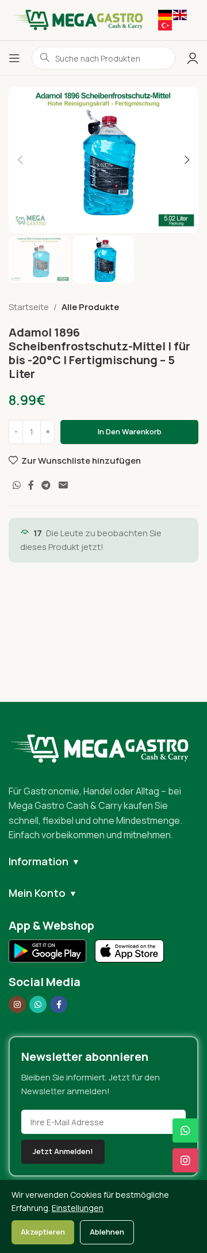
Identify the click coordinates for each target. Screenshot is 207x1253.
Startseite (29, 307)
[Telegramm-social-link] (46, 485)
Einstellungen (77, 1207)
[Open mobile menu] (14, 58)
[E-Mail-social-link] (63, 485)
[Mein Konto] (192, 58)
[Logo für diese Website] (78, 19)
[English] (180, 14)
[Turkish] (165, 24)
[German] (165, 14)
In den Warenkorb (130, 431)
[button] (20, 159)
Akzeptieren (43, 1232)
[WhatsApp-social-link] (16, 485)
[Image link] (103, 748)
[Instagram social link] (17, 1004)
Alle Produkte (90, 307)
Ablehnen (107, 1232)
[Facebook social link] (30, 485)
